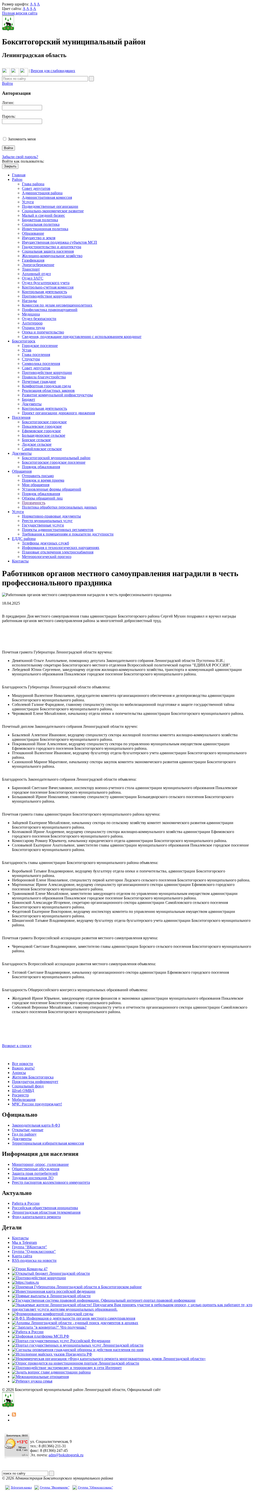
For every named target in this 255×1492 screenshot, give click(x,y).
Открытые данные (27, 1130)
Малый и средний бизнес (43, 215)
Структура (31, 359)
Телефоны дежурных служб (45, 543)
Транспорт (31, 269)
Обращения (22, 471)
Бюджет (28, 399)
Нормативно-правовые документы (51, 516)
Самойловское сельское (42, 449)
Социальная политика (41, 224)
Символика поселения (41, 363)
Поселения (21, 417)
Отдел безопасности (39, 319)
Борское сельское (36, 440)
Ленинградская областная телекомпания (46, 1212)
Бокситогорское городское (44, 422)
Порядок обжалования (41, 467)
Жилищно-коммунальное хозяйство (52, 256)
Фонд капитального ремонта (36, 1217)
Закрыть (10, 166)
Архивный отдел (36, 274)
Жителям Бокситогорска (33, 1077)
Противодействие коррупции (47, 296)
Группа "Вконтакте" (54, 1487)
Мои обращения (35, 485)
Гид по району (24, 1134)
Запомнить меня (22, 139)
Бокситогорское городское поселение (53, 462)
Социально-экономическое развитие (53, 211)
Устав (26, 350)
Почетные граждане (39, 381)
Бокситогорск (23, 341)
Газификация (33, 260)
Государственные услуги (43, 525)
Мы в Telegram (24, 1242)
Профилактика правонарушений (49, 310)
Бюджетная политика (40, 220)
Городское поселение (40, 345)
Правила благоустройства (44, 377)
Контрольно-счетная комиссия (47, 287)
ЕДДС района (24, 538)
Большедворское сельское (43, 435)
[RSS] (14, 1415)
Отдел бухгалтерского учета (45, 283)
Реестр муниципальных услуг (47, 521)
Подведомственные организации (50, 206)
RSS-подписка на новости (34, 1260)
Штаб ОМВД (23, 1090)
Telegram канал (21, 1487)
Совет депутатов (36, 188)
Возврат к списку (17, 1046)
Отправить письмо (38, 476)
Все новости (22, 1064)
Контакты (20, 561)
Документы (32, 404)
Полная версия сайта (19, 13)
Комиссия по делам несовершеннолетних (57, 305)
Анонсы (19, 1072)
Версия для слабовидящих (53, 71)
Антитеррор (32, 323)
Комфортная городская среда (46, 386)
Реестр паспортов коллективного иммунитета (51, 1182)
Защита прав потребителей (35, 1173)
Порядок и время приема (43, 480)
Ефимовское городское (41, 431)
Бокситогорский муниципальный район (56, 458)
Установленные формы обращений (51, 489)
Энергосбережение (38, 265)
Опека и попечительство (43, 332)
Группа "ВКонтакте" (29, 1247)
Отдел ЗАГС (32, 278)
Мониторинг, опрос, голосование (40, 1164)
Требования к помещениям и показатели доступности (68, 534)
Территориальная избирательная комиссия (48, 1143)
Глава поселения (36, 354)
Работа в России (26, 1203)
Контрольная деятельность (44, 292)
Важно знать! (23, 1068)
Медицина (31, 314)
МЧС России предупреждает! (37, 1104)
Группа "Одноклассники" (34, 1251)
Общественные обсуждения (35, 1169)
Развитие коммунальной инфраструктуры (57, 395)
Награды (29, 301)
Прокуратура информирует (35, 1081)
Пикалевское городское (42, 426)
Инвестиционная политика (45, 229)
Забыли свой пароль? (20, 157)
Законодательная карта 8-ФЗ (36, 1125)
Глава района (33, 184)
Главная (18, 175)
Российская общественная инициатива (45, 1208)
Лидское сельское (37, 444)
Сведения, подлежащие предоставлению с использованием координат (81, 336)
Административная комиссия (47, 197)
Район (17, 179)
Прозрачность (33, 503)
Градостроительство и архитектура (51, 247)
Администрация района (42, 193)
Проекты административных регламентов (57, 530)
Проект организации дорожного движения (58, 413)
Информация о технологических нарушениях (60, 547)
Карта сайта (22, 1256)
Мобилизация (23, 1099)
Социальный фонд (28, 1086)
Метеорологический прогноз (46, 556)
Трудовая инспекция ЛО (33, 1178)
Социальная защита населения (48, 251)
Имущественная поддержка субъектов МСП (59, 242)
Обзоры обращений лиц (42, 498)
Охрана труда (33, 327)
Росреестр (20, 1095)
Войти (7, 83)
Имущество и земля (38, 238)
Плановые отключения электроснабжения (57, 552)
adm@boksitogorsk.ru (66, 1455)
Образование (33, 233)
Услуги (28, 202)
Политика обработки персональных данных (59, 507)
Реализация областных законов (48, 390)
